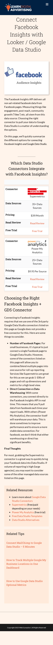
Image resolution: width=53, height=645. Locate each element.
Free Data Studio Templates (27, 516)
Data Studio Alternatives (25, 519)
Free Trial (37, 231)
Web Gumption (25, 628)
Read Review (37, 223)
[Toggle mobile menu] (47, 4)
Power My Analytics (23, 512)
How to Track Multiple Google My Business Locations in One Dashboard (26, 563)
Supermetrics (19, 504)
